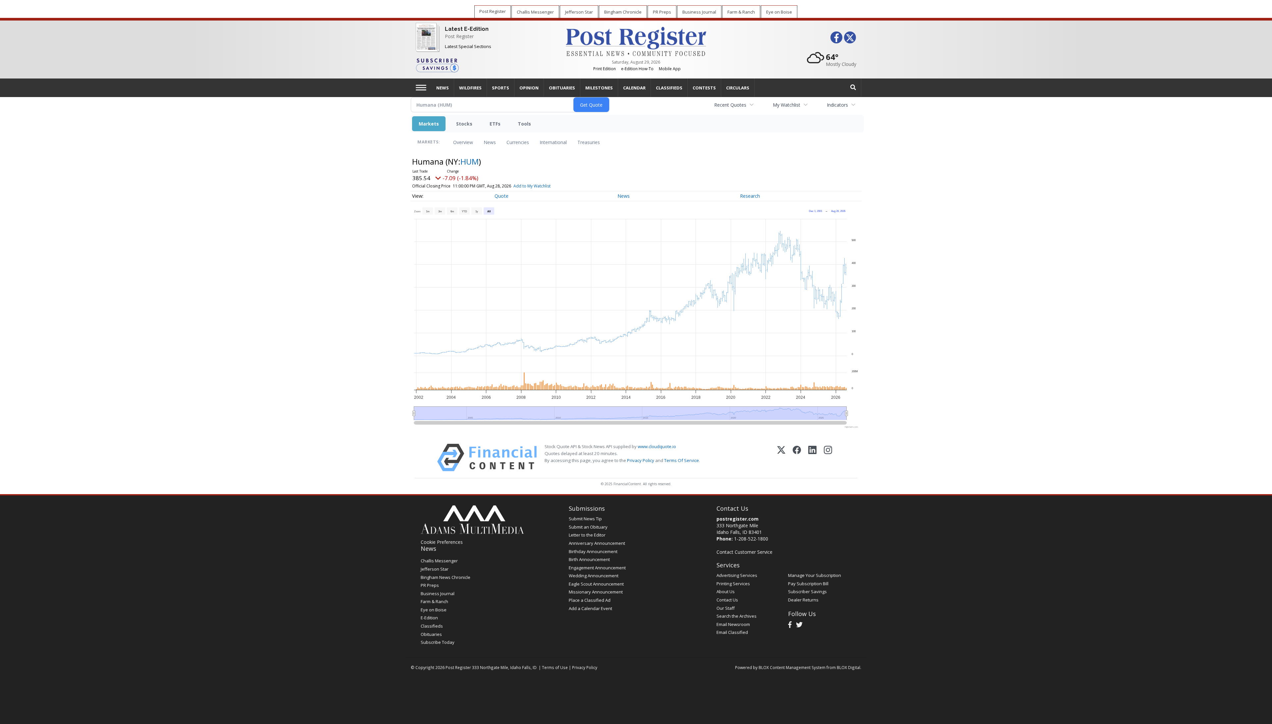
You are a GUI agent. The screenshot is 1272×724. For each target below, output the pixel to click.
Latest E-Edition (467, 29)
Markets (429, 124)
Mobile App (670, 69)
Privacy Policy (640, 460)
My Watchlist (786, 105)
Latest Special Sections (468, 46)
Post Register (459, 36)
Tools (524, 124)
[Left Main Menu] (421, 87)
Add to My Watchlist (532, 186)
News (490, 142)
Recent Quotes (730, 105)
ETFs (495, 124)
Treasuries (588, 142)
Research (750, 196)
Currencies (517, 142)
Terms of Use (555, 667)
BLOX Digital (848, 667)
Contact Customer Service (744, 552)
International (553, 142)
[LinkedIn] (812, 457)
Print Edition (604, 69)
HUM (469, 161)
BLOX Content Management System (792, 667)
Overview (463, 142)
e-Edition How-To (637, 69)
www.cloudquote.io (657, 446)
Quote (501, 196)
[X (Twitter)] (781, 457)
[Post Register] (426, 41)
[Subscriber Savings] (486, 65)
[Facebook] (797, 457)
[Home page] (636, 41)
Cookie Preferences (442, 542)
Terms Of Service (681, 460)
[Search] (853, 87)
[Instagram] (828, 457)
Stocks (464, 124)
